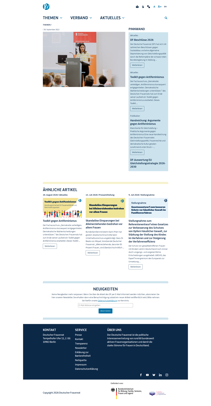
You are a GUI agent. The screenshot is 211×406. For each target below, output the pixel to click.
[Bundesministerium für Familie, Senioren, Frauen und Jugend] (126, 392)
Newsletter (81, 347)
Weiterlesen (137, 65)
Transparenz (81, 343)
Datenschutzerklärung (107, 300)
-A (154, 6)
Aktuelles (110, 17)
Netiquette (81, 360)
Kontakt (79, 339)
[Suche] (166, 18)
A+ (160, 6)
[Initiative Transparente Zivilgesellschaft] (157, 393)
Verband (79, 17)
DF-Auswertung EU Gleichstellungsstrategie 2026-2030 (148, 163)
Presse (78, 334)
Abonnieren (105, 311)
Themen (50, 17)
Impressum (81, 364)
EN (165, 6)
